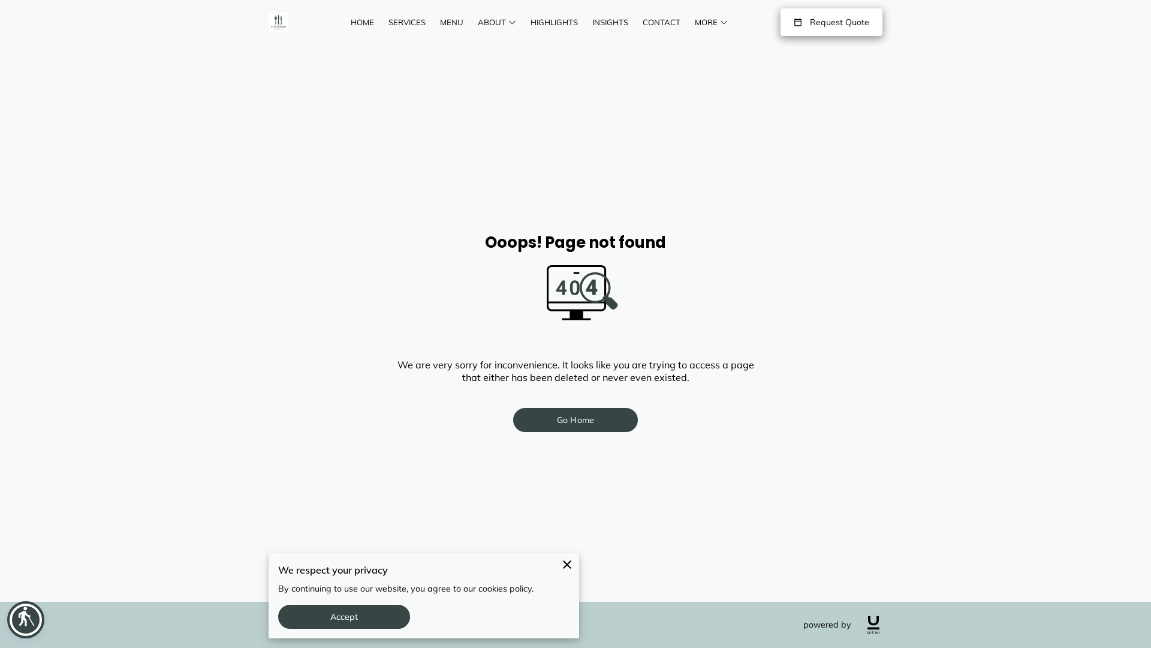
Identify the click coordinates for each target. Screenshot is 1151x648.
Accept (344, 616)
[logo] (873, 625)
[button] (26, 620)
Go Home (575, 420)
